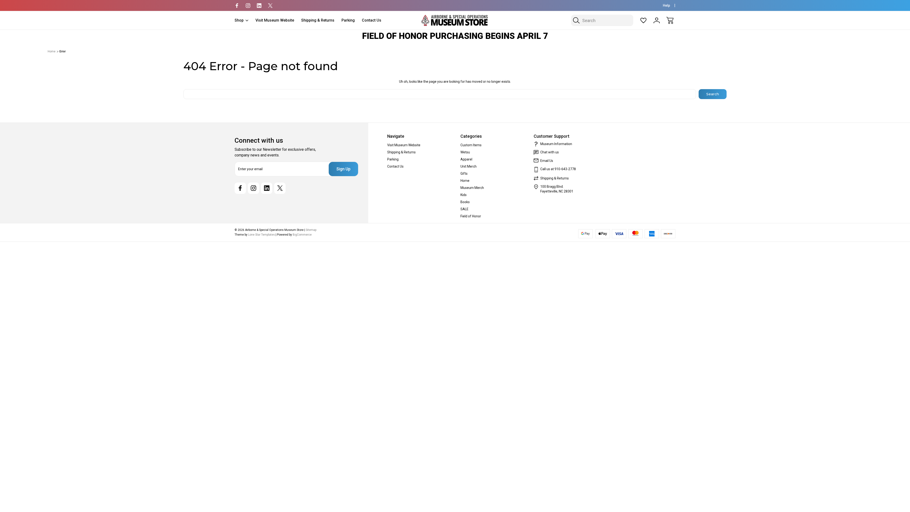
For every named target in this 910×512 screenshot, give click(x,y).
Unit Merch (468, 166)
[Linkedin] (259, 5)
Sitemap (311, 230)
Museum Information (556, 144)
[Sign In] (656, 20)
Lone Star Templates (261, 234)
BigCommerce (302, 234)
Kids (463, 195)
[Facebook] (237, 5)
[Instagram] (248, 5)
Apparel (466, 159)
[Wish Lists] (643, 20)
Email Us (546, 161)
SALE (464, 209)
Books (465, 202)
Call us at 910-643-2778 (558, 169)
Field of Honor (470, 216)
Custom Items (471, 145)
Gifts (464, 173)
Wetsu (465, 152)
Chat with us (549, 152)
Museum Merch (472, 188)
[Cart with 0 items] (669, 20)
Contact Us (371, 20)
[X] (270, 5)
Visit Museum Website (274, 20)
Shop (239, 20)
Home (464, 181)
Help (666, 5)
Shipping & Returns (317, 20)
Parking (348, 20)
